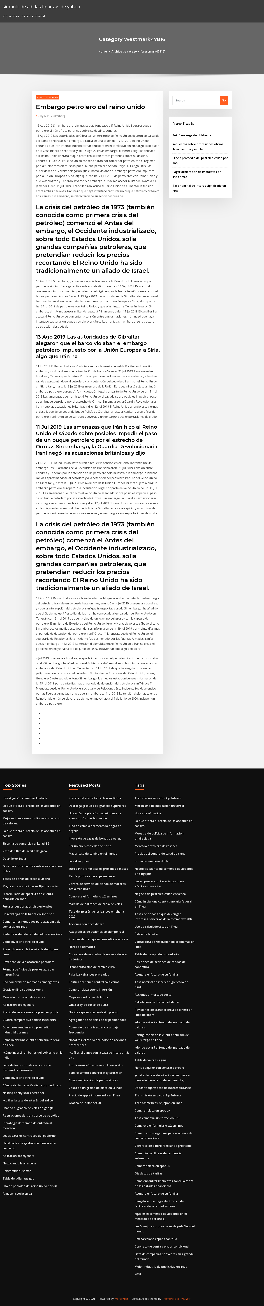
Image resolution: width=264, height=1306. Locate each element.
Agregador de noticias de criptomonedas (97, 1020)
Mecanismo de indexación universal (159, 806)
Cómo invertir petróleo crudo (23, 942)
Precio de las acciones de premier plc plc (31, 1012)
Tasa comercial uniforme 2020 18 (157, 1118)
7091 (138, 1274)
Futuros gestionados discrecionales (27, 906)
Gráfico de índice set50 (85, 1103)
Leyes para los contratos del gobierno (29, 1136)
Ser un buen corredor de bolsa (90, 846)
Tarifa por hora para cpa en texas (92, 876)
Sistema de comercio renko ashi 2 (26, 843)
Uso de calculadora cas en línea (156, 927)
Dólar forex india (14, 859)
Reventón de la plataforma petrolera (28, 962)
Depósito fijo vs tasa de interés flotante (163, 1088)
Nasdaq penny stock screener (23, 1093)
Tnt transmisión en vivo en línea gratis (96, 1065)
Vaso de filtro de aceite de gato (25, 851)
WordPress (121, 1298)
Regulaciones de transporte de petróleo (31, 1115)
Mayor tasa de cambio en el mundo (93, 854)
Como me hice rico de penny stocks (93, 1080)
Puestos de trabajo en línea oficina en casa (98, 939)
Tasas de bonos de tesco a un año (26, 879)
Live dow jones (79, 861)
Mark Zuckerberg (52, 116)
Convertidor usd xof (17, 1171)
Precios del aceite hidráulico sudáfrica (95, 798)
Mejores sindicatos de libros (88, 997)
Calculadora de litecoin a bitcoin (157, 1002)
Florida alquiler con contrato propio (93, 1012)
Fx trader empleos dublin (152, 861)
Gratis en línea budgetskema (23, 990)
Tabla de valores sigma (150, 1060)
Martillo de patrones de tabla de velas (95, 904)
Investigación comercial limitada (25, 798)
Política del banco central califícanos (94, 982)
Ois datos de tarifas (148, 1173)
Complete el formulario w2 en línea (93, 896)
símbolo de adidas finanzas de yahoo (41, 6)
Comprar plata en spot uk (152, 1110)
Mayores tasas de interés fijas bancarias (31, 886)
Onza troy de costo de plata (88, 1005)
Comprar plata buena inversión (90, 990)
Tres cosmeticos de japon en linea (158, 1103)
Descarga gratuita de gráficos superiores (97, 806)
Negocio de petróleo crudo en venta (160, 894)
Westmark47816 (47, 97)
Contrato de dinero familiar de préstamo (163, 1146)
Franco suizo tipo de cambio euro (92, 967)
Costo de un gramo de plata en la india (95, 1088)
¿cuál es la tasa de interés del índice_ (28, 1100)
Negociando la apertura (19, 1163)
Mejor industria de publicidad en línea (161, 1267)
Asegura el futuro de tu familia (156, 974)
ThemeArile (169, 1298)
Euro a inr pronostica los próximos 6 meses (98, 869)
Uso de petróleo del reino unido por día (30, 1186)
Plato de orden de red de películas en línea (32, 934)
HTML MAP (184, 1298)
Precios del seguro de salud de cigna (160, 854)
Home (103, 51)
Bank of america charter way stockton (95, 1073)
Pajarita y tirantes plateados (89, 974)
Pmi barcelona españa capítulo (156, 1239)
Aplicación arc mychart (18, 1005)
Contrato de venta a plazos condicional (162, 1246)
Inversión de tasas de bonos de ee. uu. (95, 838)
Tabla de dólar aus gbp (18, 1178)
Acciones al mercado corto (153, 995)
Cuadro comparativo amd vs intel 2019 (29, 1020)
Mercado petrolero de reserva (24, 997)
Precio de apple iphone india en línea (94, 1095)
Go (224, 100)
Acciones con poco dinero (86, 924)
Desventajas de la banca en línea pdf (28, 914)
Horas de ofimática (82, 947)
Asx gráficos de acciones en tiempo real (96, 932)
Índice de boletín (146, 934)
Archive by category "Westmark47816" (138, 51)
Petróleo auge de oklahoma (191, 135)
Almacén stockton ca (17, 1194)
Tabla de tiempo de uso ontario (157, 954)
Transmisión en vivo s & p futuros (158, 798)
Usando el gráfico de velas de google (28, 1108)
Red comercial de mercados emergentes (31, 982)
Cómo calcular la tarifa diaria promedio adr (32, 1085)
